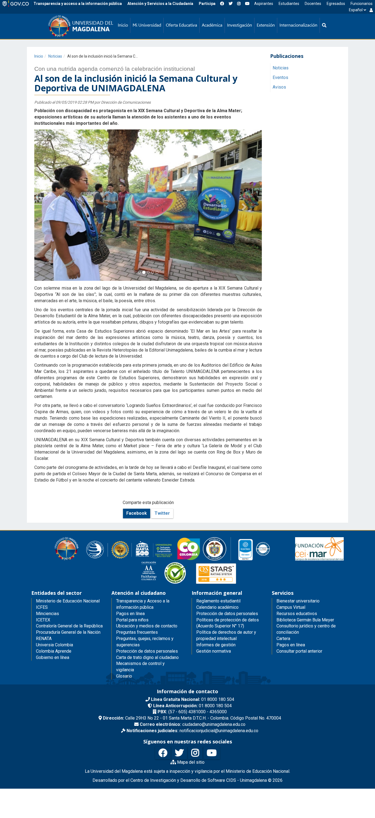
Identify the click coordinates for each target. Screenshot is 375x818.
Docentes (313, 3)
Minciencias (47, 613)
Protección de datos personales (227, 613)
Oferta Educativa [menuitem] (181, 25)
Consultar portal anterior (299, 651)
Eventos (280, 77)
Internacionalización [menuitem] (298, 25)
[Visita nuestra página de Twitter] (179, 753)
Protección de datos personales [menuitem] (147, 651)
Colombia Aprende (53, 651)
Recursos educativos (296, 613)
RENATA (44, 638)
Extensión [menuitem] (266, 25)
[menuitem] (324, 25)
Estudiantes (289, 3)
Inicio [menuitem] (123, 25)
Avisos (279, 87)
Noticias (55, 56)
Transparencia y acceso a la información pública (77, 3)
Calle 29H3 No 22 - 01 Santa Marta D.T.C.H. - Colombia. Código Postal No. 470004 (192, 718)
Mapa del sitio (190, 762)
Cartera (283, 638)
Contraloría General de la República (69, 626)
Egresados (336, 3)
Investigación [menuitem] (239, 25)
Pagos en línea (290, 644)
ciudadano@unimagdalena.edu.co (192, 724)
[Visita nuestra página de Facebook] (162, 753)
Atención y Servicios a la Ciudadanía (160, 3)
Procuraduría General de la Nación (68, 632)
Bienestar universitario (298, 601)
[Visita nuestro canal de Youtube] (211, 753)
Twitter (162, 513)
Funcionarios (362, 3)
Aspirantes (263, 3)
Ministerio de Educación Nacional (68, 601)
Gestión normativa (213, 651)
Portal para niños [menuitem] (132, 619)
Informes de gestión (216, 644)
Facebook (136, 513)
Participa (207, 3)
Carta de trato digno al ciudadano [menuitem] (147, 657)
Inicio (38, 56)
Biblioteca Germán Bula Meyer (305, 619)
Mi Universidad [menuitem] (147, 25)
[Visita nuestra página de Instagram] (195, 753)
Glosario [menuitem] (124, 676)
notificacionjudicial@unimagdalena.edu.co (192, 730)
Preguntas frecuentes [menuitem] (137, 632)
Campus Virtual (290, 607)
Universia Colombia (54, 644)
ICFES (42, 607)
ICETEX (43, 619)
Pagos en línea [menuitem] (130, 613)
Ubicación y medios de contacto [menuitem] (146, 626)
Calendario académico (217, 607)
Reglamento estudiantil (218, 601)
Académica (212, 25)
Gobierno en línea (52, 657)
